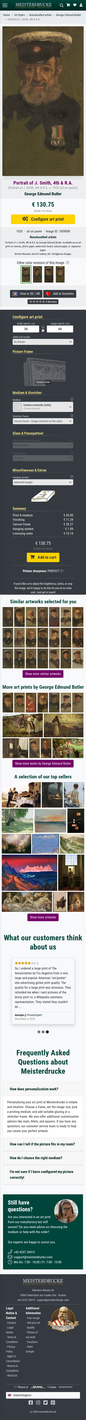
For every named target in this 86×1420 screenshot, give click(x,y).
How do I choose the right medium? (36, 1158)
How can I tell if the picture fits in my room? (42, 1144)
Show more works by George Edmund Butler (43, 763)
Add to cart (45, 557)
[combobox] (43, 342)
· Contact (11, 1323)
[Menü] (5, 5)
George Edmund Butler (68, 15)
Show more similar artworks (43, 674)
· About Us (11, 1375)
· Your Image (33, 1318)
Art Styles (19, 15)
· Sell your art (33, 1323)
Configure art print (46, 219)
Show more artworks (43, 917)
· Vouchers (31, 1342)
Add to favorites (62, 294)
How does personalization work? (34, 1089)
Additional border (21, 336)
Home (6, 15)
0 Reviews (51, 301)
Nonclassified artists (40, 15)
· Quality (30, 1327)
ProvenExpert (34, 1015)
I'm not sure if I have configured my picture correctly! (41, 1174)
